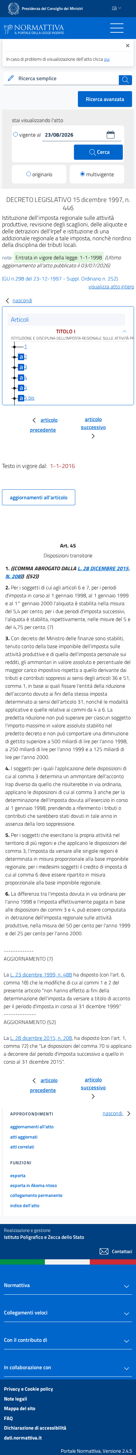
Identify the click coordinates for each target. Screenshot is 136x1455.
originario (42, 174)
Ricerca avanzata (105, 99)
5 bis (29, 398)
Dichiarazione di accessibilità (35, 1428)
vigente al (30, 135)
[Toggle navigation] (117, 28)
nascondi (22, 300)
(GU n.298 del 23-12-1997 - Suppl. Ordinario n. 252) (60, 278)
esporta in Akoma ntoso (33, 1185)
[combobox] (68, 78)
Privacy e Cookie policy (28, 1389)
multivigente (100, 174)
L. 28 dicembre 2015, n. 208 (41, 1038)
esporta (17, 1175)
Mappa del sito (19, 1408)
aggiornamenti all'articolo (38, 497)
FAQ (8, 1418)
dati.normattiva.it (23, 1437)
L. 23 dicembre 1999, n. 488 (41, 974)
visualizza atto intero (111, 286)
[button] (110, 134)
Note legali (15, 1399)
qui (107, 58)
